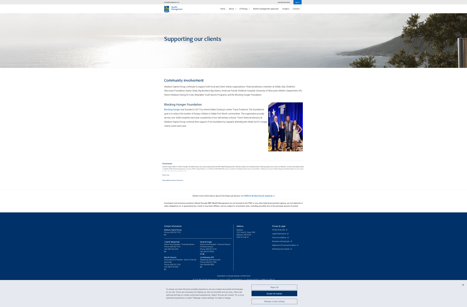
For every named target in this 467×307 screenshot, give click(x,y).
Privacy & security (278, 230)
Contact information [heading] (173, 226)
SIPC (271, 279)
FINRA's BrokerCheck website (258, 195)
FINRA (263, 279)
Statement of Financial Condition (284, 245)
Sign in (297, 2)
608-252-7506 (211, 262)
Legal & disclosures (279, 234)
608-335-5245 (173, 249)
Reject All (274, 287)
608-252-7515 (175, 247)
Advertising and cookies (281, 249)
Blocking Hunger (172, 109)
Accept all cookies (274, 293)
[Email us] (165, 235)
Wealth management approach (266, 9)
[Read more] (165, 175)
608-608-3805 (208, 264)
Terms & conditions (279, 237)
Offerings (243, 9)
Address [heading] (240, 226)
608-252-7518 (211, 249)
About (232, 9)
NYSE (255, 279)
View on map (242, 237)
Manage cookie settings (274, 301)
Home (222, 9)
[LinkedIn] (204, 254)
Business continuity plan (281, 241)
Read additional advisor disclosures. (173, 180)
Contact (296, 9)
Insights (285, 9)
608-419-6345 (173, 267)
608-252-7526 (175, 264)
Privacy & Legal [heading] (278, 226)
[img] (233, 40)
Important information (284, 2)
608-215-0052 (208, 251)
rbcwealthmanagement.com (171, 2)
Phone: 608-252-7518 (172, 232)
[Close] (463, 285)
